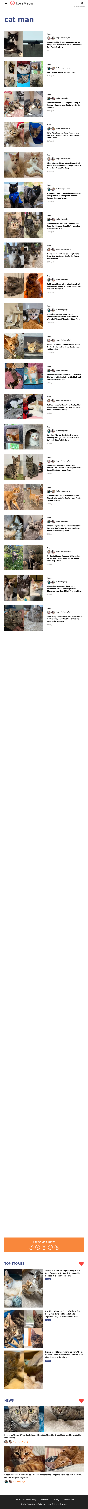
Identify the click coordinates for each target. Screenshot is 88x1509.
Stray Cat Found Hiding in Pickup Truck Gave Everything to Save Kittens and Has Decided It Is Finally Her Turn (63, 1273)
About (17, 1500)
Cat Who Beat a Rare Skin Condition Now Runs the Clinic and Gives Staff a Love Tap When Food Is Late (63, 225)
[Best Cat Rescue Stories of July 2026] (23, 74)
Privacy (56, 1500)
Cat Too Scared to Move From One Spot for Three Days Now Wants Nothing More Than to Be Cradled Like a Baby (64, 407)
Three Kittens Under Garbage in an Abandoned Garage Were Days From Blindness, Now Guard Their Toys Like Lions (64, 588)
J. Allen (58, 68)
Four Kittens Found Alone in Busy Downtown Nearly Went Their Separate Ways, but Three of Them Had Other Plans (63, 316)
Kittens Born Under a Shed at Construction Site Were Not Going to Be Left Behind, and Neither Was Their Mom (64, 377)
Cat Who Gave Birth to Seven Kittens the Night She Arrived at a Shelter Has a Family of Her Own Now (64, 497)
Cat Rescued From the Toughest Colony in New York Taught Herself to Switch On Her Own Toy (63, 105)
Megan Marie (60, 38)
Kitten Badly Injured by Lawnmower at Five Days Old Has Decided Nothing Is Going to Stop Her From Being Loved (64, 528)
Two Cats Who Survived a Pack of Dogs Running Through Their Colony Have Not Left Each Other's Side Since (63, 437)
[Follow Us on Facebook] (31, 1247)
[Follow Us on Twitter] (37, 1247)
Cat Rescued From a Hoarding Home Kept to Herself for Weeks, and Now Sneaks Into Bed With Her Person (64, 286)
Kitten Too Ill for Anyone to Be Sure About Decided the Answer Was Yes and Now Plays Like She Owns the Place (64, 1355)
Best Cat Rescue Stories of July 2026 (61, 72)
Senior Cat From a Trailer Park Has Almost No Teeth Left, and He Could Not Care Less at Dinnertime (64, 346)
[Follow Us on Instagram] (44, 1247)
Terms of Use (68, 1500)
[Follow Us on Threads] (57, 1247)
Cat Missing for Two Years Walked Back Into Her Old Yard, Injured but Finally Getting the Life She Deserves (64, 618)
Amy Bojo (68, 38)
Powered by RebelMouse (79, 6)
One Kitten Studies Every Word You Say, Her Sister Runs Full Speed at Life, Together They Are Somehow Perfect (62, 1314)
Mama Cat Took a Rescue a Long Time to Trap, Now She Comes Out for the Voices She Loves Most (63, 256)
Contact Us (44, 1500)
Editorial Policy (29, 1500)
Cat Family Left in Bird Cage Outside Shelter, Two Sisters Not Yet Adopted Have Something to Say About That (64, 467)
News (49, 34)
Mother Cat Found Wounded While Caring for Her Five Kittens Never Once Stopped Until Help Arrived (63, 558)
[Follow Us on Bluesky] (50, 1247)
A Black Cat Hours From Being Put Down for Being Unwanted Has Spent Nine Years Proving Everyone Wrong (64, 195)
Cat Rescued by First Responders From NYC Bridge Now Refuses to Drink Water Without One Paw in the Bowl (64, 44)
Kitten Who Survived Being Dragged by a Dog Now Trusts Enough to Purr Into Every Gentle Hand (64, 135)
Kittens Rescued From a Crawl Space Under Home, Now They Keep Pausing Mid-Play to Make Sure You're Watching (64, 165)
